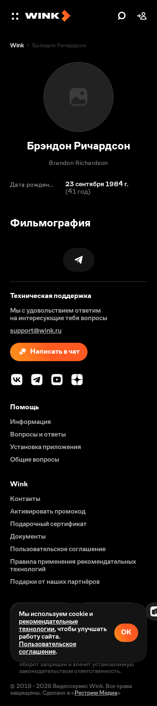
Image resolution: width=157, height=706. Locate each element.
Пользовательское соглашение (47, 647)
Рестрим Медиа (96, 692)
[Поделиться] (79, 260)
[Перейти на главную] (69, 16)
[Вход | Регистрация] (142, 16)
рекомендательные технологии (48, 625)
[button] (16, 16)
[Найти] (122, 16)
